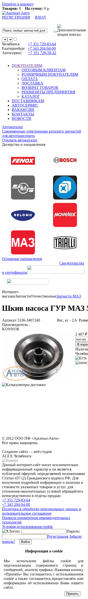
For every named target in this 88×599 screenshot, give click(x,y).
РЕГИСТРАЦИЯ (16, 17)
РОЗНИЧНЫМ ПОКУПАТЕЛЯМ (50, 74)
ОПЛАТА (30, 79)
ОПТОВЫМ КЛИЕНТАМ (44, 70)
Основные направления (22, 259)
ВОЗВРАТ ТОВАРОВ (40, 88)
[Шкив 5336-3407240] (38, 380)
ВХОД (40, 17)
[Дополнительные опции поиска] (71, 30)
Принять (72, 594)
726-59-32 (42, 53)
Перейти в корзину (18, 4)
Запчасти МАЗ (68, 296)
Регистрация (57, 536)
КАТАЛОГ (31, 96)
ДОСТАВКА (32, 83)
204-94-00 (42, 48)
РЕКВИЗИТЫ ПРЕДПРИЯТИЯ (48, 92)
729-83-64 (42, 44)
